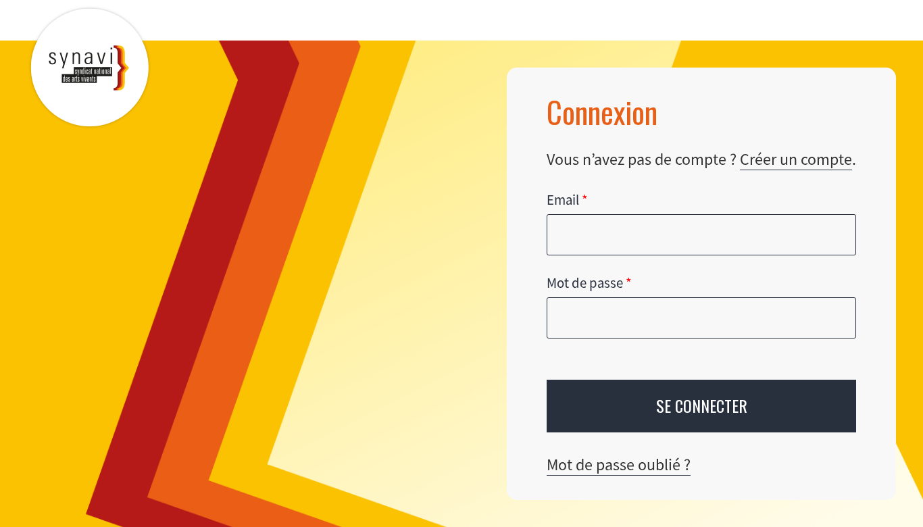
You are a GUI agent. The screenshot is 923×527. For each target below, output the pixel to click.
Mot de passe (589, 283)
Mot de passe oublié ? (619, 464)
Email (567, 200)
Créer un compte (796, 159)
